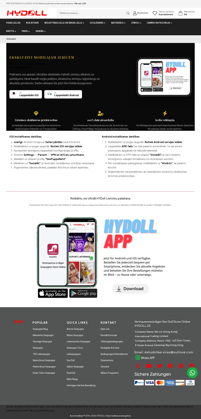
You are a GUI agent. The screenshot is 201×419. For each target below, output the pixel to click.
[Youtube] (148, 366)
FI (24, 407)
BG (8, 407)
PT (50, 407)
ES (60, 407)
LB (47, 407)
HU (32, 407)
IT (39, 407)
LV (41, 407)
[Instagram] (137, 366)
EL (29, 407)
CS (14, 407)
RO (53, 407)
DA (18, 407)
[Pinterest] (180, 366)
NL (21, 407)
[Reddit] (191, 366)
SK (57, 407)
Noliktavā (32, 22)
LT (44, 407)
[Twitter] (159, 366)
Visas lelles (13, 22)
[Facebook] (170, 366)
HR (11, 407)
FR (26, 407)
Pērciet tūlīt (80, 3)
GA (35, 407)
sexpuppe (11, 38)
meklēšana (127, 13)
